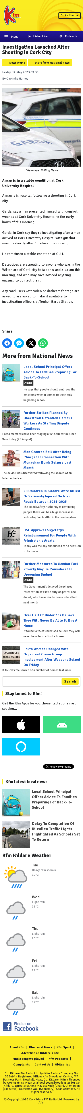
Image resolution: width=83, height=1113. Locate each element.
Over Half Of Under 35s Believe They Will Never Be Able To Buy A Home (50, 620)
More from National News (52, 63)
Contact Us (42, 1064)
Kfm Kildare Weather (27, 855)
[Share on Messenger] (19, 343)
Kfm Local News (40, 1047)
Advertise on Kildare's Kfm (40, 1053)
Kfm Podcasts (58, 1059)
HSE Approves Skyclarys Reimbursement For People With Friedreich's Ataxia (49, 535)
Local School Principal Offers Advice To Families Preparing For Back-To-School (50, 372)
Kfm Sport (64, 1047)
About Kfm (17, 1047)
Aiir (41, 1102)
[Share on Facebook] (7, 343)
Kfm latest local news (26, 781)
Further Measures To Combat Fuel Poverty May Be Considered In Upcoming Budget (50, 569)
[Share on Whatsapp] (43, 343)
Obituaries (62, 1064)
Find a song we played (28, 1059)
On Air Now (67, 15)
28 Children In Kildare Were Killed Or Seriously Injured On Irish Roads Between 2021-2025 (51, 496)
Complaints (21, 1064)
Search (70, 681)
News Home (17, 63)
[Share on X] (31, 343)
